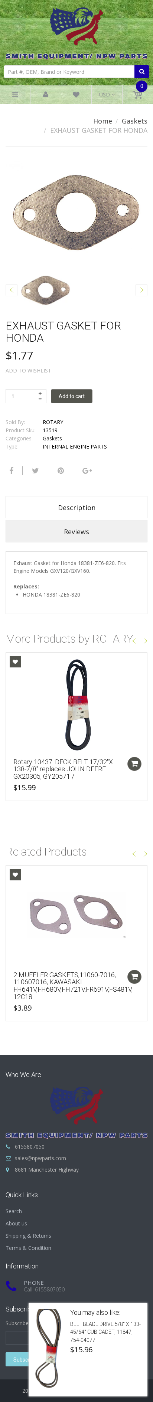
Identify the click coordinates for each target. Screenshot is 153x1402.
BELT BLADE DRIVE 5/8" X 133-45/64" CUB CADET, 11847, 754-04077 (105, 1332)
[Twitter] (34, 470)
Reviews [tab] (76, 531)
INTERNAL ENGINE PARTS (75, 446)
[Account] (45, 94)
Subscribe (25, 1360)
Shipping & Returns (28, 1235)
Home (102, 120)
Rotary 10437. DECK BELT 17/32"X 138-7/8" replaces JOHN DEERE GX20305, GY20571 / (63, 769)
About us (16, 1223)
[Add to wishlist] (15, 661)
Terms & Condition (28, 1247)
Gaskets (134, 120)
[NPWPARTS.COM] (76, 32)
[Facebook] (10, 470)
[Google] (86, 470)
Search (14, 1211)
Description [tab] (76, 507)
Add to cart (72, 396)
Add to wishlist (28, 370)
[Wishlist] (76, 95)
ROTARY (53, 422)
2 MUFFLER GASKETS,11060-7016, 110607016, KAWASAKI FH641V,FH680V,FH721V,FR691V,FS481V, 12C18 (73, 986)
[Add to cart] (134, 764)
